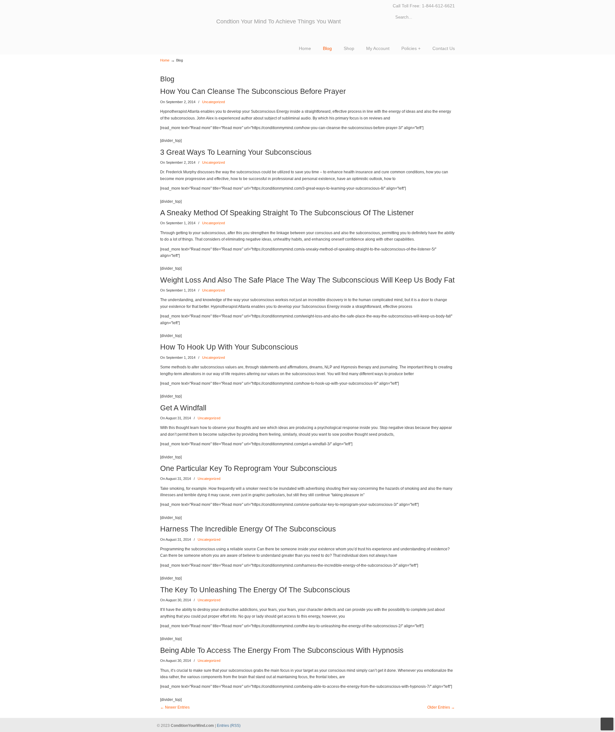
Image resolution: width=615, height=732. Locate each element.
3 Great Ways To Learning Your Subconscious (236, 152)
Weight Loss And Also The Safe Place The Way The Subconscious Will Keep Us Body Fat (307, 280)
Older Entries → (441, 707)
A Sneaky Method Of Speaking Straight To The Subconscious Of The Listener (287, 213)
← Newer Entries (175, 707)
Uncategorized (213, 102)
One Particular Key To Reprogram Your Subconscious (248, 468)
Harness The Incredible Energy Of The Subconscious (248, 529)
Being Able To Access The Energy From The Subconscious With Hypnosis (282, 650)
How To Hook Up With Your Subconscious (229, 347)
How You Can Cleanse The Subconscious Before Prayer (253, 91)
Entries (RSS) (229, 725)
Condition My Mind (188, 19)
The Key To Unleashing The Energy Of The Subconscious (255, 590)
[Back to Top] (607, 724)
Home (164, 60)
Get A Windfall (183, 408)
